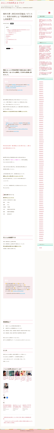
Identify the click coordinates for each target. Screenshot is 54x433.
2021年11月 (41, 163)
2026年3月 (41, 91)
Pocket (11, 48)
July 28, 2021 (16, 131)
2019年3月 (41, 224)
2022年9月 (41, 143)
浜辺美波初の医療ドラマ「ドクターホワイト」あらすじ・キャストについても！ (5, 391)
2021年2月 (41, 180)
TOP (8, 6)
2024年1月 (41, 126)
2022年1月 (41, 159)
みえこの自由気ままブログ (12, 3)
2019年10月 (41, 211)
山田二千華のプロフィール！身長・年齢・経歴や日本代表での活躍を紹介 (45, 24)
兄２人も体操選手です (10, 34)
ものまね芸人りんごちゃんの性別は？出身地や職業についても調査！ (45, 73)
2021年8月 (41, 168)
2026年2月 (41, 93)
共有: (7, 41)
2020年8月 (41, 192)
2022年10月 (41, 141)
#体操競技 (14, 84)
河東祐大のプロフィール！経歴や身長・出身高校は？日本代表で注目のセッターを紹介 (45, 29)
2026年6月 (41, 85)
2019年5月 (41, 221)
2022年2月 (41, 157)
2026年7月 (41, 83)
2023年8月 (41, 128)
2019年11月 (41, 209)
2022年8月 (41, 145)
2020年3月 (41, 201)
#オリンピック (23, 86)
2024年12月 (41, 116)
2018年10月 (41, 234)
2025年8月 (41, 105)
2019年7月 (41, 217)
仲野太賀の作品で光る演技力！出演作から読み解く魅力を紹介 (5, 378)
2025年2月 (41, 114)
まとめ (7, 37)
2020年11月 (41, 186)
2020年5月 (41, 197)
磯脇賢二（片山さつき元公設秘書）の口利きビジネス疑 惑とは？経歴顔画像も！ (45, 47)
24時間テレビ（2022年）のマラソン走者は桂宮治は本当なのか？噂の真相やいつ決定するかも (29, 379)
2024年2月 (41, 124)
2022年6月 (41, 149)
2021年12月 (41, 161)
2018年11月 (41, 232)
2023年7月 (41, 130)
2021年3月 (41, 178)
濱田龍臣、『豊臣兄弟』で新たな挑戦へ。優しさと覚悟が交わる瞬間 (11, 378)
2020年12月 (41, 184)
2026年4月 (41, 89)
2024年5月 (41, 122)
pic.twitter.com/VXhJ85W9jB (11, 87)
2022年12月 (41, 139)
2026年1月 (41, 95)
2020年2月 (41, 203)
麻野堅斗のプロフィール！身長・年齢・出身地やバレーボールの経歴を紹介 (45, 20)
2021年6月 (41, 172)
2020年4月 (41, 199)
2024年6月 (41, 120)
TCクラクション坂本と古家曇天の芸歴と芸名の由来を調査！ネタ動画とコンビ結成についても (23, 379)
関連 (7, 42)
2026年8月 (41, 81)
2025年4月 (41, 110)
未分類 (12, 23)
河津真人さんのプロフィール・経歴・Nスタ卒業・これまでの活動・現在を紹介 (45, 33)
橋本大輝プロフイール (12, 32)
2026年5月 (41, 87)
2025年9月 (41, 103)
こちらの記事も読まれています (11, 39)
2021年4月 (41, 176)
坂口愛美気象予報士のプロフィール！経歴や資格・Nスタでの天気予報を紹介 (45, 37)
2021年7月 (41, 170)
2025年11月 (41, 99)
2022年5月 (41, 151)
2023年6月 (41, 132)
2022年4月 (41, 153)
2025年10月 (41, 101)
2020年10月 (41, 188)
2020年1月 (41, 205)
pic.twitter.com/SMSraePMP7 (18, 291)
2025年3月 (41, 112)
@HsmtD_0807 (13, 86)
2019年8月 (41, 215)
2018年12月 (41, 230)
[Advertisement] (18, 58)
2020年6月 (41, 195)
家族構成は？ (8, 36)
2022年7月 (41, 147)
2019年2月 (41, 226)
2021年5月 (41, 174)
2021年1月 (41, 182)
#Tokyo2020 (18, 86)
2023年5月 (41, 134)
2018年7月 (41, 240)
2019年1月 (41, 228)
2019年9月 (41, 213)
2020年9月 (41, 190)
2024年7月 (41, 118)
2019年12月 (41, 207)
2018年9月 (41, 236)
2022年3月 (41, 155)
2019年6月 (41, 219)
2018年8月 (41, 238)
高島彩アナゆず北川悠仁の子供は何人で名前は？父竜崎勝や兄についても (17, 378)
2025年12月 (41, 97)
